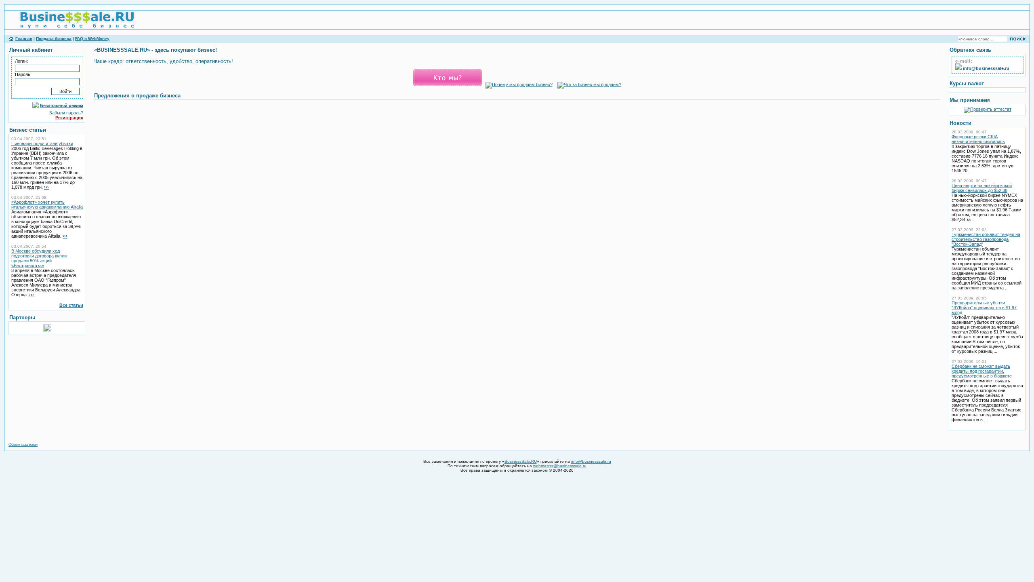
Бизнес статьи (27, 130)
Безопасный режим (61, 105)
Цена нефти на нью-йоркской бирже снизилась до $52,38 (982, 188)
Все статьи (71, 305)
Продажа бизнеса (53, 38)
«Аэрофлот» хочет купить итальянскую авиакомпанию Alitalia (47, 204)
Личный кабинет (31, 50)
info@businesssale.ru (591, 461)
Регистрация (69, 117)
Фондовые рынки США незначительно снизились (978, 139)
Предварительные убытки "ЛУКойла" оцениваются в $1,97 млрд (984, 307)
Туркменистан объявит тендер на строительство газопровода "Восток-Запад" (986, 239)
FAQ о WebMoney (92, 38)
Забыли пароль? (66, 112)
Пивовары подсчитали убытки (42, 143)
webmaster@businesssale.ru (559, 466)
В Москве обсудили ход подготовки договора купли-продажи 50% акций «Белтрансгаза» (39, 258)
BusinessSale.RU (520, 461)
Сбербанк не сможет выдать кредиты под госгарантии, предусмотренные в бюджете (982, 371)
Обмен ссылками (23, 445)
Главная (23, 38)
